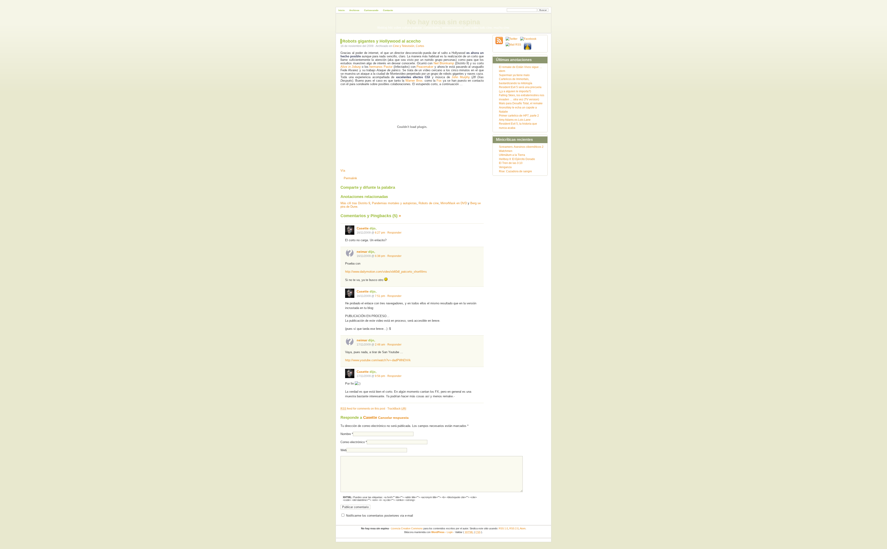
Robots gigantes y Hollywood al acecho (381, 41)
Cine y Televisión (403, 45)
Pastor (388, 66)
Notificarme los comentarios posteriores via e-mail (379, 515)
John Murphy (461, 77)
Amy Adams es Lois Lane (515, 119)
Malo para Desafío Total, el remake (521, 103)
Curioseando (371, 10)
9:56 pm (380, 375)
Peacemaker (424, 66)
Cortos (420, 45)
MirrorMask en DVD (453, 203)
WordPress (437, 532)
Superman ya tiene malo (514, 75)
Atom (523, 528)
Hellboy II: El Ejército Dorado (517, 158)
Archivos (354, 10)
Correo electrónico (352, 442)
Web (343, 450)
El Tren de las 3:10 (510, 162)
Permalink (350, 178)
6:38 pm (380, 255)
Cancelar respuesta (393, 417)
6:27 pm (380, 232)
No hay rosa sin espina (443, 22)
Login (450, 532)
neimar (362, 251)
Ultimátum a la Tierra (512, 154)
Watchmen (505, 150)
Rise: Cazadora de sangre (515, 171)
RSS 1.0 (503, 528)
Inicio (341, 10)
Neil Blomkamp (444, 63)
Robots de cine (429, 203)
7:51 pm (380, 295)
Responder (394, 232)
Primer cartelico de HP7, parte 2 (519, 115)
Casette (363, 228)
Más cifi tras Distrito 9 (355, 203)
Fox (439, 80)
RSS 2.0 (514, 528)
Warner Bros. (414, 80)
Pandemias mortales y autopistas (394, 203)
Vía (342, 170)
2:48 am (380, 344)
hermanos (376, 66)
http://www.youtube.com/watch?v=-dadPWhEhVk (378, 360)
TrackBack (396, 408)
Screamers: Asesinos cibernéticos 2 (521, 146)
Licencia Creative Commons (407, 528)
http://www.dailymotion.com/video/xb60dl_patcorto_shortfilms (386, 271)
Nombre (345, 434)
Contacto (388, 10)
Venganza (505, 167)
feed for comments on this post (362, 408)
